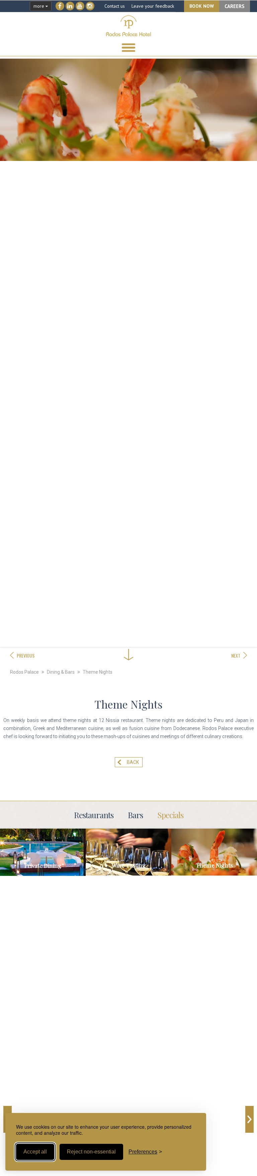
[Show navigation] (128, 47)
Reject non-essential (91, 1152)
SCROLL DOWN (128, 635)
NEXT (235, 655)
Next (249, 1119)
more (39, 6)
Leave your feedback (153, 6)
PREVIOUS (25, 655)
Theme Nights (97, 672)
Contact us (114, 6)
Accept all (35, 1152)
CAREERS (235, 6)
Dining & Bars (61, 672)
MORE (42, 860)
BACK (133, 762)
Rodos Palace (24, 672)
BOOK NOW (201, 6)
